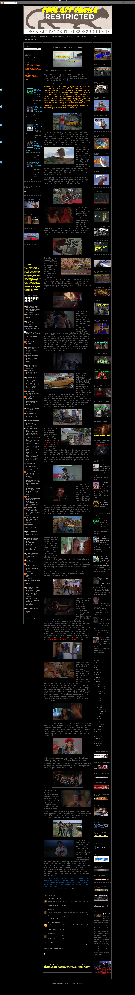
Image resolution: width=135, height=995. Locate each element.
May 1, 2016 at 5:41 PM (56, 929)
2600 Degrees (79, 983)
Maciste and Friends (32, 608)
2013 (97, 734)
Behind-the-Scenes (31, 323)
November (100, 688)
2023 (97, 667)
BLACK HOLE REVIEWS (33, 580)
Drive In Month (72, 889)
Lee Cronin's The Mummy (32, 393)
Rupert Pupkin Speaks (32, 480)
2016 (97, 684)
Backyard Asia (30, 370)
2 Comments (36, 103)
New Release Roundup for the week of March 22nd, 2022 (33, 483)
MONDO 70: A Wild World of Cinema (31, 508)
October (99, 691)
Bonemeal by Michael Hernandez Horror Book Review (32, 360)
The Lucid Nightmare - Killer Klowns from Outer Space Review (33, 475)
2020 (97, 674)
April (98, 705)
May (98, 703)
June (98, 700)
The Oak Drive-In (31, 413)
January (99, 726)
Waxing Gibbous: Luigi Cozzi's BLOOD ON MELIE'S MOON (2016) (32, 466)
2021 (97, 672)
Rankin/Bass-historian (32, 314)
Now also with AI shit (31, 425)
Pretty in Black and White (32, 328)
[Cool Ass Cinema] (25, 191)
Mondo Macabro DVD (32, 531)
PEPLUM (28, 321)
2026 (97, 660)
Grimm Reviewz (30, 564)
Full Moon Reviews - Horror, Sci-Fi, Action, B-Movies (33, 333)
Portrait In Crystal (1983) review (37, 90)
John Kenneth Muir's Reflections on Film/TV (32, 307)
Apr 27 (101, 716)
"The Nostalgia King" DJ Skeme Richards (33, 554)
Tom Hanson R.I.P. (30, 409)
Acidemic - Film (30, 463)
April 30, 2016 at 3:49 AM (57, 905)
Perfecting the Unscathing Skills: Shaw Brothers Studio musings (33, 499)
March (99, 721)
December (100, 686)
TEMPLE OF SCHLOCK (32, 408)
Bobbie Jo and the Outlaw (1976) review (103, 711)
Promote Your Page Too (29, 193)
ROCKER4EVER (52, 922)
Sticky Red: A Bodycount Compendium (30, 398)
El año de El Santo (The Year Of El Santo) (33, 588)
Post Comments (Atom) (57, 948)
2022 (97, 670)
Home (26, 37)
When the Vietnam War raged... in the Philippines (32, 422)
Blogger (36, 618)
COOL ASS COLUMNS (58, 37)
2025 (97, 662)
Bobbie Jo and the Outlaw (60, 889)
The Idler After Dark (53, 898)
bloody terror (30, 391)
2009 (97, 743)
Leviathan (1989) (30, 343)
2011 (97, 739)
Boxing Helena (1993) (31, 366)
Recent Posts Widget (28, 179)
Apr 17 (101, 718)
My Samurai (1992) (31, 549)
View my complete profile (102, 956)
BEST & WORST (44, 37)
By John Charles (31, 574)
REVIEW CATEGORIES (31, 40)
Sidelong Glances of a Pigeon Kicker (32, 348)
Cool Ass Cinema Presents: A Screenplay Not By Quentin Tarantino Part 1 (104, 582)
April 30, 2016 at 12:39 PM (57, 918)
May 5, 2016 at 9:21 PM (56, 938)
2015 (97, 729)
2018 (97, 679)
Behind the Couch (31, 365)
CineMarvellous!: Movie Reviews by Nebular (33, 489)
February (99, 724)
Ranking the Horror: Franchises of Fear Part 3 (37, 164)
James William (72, 983)
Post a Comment (48, 942)
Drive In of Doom (83, 889)
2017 (97, 682)
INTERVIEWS (70, 37)
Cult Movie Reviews (31, 342)
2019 (97, 677)
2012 (97, 736)
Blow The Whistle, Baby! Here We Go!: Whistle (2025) (32, 403)
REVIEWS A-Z (93, 37)
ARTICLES (34, 37)
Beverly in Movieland (32, 326)
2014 (97, 731)
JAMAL (28, 560)
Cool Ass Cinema (28, 189)
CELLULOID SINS (81, 37)
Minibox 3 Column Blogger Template (60, 983)
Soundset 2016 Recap (32, 556)
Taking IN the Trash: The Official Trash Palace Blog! (33, 540)
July (98, 698)
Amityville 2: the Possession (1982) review (104, 619)
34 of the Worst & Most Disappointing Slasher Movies (104, 502)
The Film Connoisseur (32, 517)
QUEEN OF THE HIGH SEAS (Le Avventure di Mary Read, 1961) (33, 512)
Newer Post (47, 945)
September (100, 693)
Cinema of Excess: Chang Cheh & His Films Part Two (104, 639)
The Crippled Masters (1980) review (37, 126)
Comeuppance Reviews (33, 548)
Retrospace (29, 524)
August (99, 696)
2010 (97, 741)
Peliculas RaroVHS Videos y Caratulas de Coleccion (32, 600)
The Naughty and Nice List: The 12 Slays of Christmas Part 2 (37, 109)
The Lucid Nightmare (32, 472)
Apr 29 (101, 707)
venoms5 (50, 909)
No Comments (37, 139)
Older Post (88, 945)
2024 (97, 665)
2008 (97, 746)
